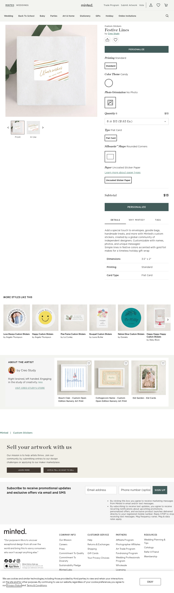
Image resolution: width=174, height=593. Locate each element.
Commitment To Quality (71, 553)
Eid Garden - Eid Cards (144, 398)
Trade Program (111, 5)
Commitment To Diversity (67, 559)
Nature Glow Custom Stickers (131, 334)
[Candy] (109, 83)
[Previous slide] (8, 127)
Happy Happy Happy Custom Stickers (156, 335)
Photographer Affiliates (128, 544)
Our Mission (65, 539)
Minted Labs (65, 569)
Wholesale (121, 565)
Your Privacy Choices (98, 557)
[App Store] (12, 567)
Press (62, 548)
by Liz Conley (67, 337)
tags (158, 220)
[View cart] (166, 5)
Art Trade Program (125, 548)
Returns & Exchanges (98, 544)
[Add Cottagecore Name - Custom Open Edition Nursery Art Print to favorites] (126, 363)
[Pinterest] (10, 560)
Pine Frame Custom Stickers (73, 334)
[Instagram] (18, 560)
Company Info (67, 534)
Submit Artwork (129, 5)
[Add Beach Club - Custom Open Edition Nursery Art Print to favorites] (89, 363)
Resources (150, 534)
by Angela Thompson (12, 337)
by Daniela (123, 337)
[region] (87, 582)
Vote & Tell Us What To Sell (60, 470)
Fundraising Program (127, 553)
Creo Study (113, 33)
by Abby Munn (153, 339)
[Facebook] (6, 560)
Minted (4, 432)
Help (90, 539)
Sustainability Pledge (70, 565)
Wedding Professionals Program (128, 559)
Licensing (121, 569)
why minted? (137, 220)
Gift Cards (93, 553)
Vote (141, 5)
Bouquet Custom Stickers (100, 334)
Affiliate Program (125, 539)
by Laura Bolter (96, 337)
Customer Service (98, 534)
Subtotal (111, 195)
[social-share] (107, 40)
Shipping (92, 548)
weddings (22, 5)
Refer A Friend (151, 551)
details (115, 220)
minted (9, 5)
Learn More (24, 470)
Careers (63, 544)
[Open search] (167, 16)
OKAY (150, 581)
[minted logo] (87, 5)
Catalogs (149, 547)
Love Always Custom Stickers (16, 334)
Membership (150, 556)
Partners (121, 534)
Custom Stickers (113, 26)
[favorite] (115, 40)
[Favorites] (158, 5)
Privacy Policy (14, 585)
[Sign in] (151, 5)
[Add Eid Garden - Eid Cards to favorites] (163, 363)
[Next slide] (43, 127)
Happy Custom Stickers (42, 334)
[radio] (111, 65)
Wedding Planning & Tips (154, 541)
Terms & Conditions (37, 585)
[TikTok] (14, 560)
